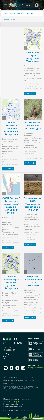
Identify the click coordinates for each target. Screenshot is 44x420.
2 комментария (29, 240)
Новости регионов (9, 19)
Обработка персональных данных (18, 377)
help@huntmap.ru (35, 368)
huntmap (29, 89)
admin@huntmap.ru (11, 401)
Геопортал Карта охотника (12, 13)
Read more (29, 93)
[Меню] (5, 5)
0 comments (37, 89)
